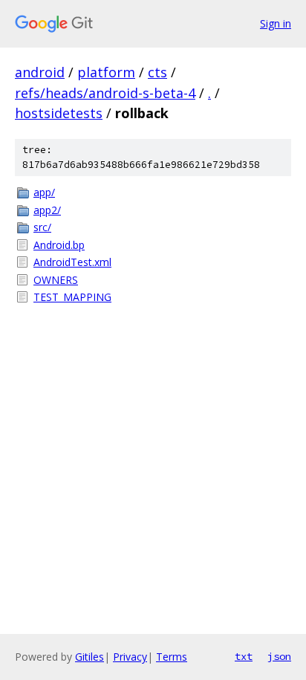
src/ (42, 227)
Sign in (275, 23)
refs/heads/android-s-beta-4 (105, 93)
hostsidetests (58, 113)
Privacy (130, 657)
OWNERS (55, 280)
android (40, 72)
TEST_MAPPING (72, 297)
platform (106, 72)
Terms (171, 657)
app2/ (47, 210)
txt (244, 656)
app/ (44, 192)
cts (157, 72)
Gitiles (89, 657)
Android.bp (59, 245)
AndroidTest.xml (72, 262)
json (279, 656)
